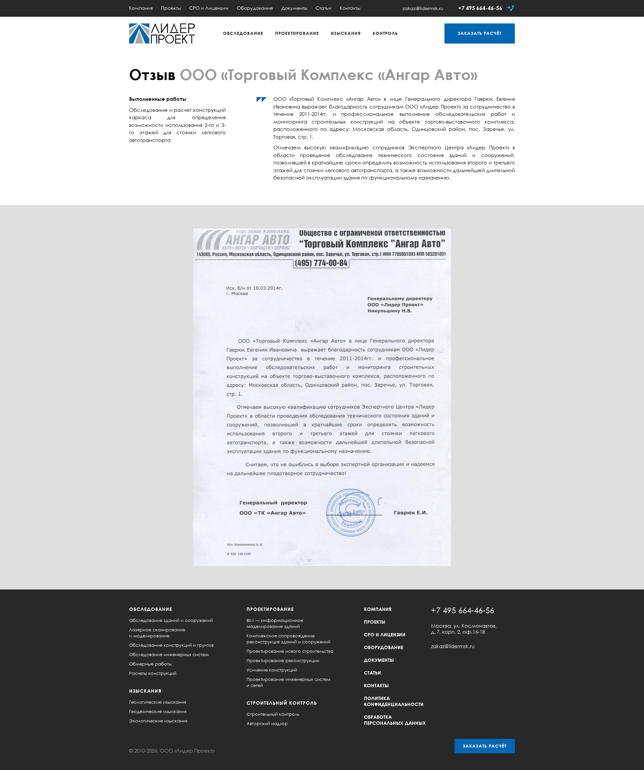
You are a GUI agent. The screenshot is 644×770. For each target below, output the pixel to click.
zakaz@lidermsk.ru (422, 8)
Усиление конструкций (272, 670)
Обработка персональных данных (395, 720)
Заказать (479, 33)
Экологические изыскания (158, 720)
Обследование (243, 33)
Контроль (385, 33)
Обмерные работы (150, 664)
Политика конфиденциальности (394, 701)
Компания (141, 8)
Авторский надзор (267, 723)
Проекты (171, 8)
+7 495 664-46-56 (480, 8)
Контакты (350, 8)
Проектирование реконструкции (283, 660)
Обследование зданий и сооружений (171, 620)
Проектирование (297, 33)
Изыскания (346, 33)
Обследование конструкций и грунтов (171, 645)
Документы (294, 8)
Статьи (323, 8)
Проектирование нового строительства (290, 651)
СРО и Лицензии (208, 8)
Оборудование (255, 8)
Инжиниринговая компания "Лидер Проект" (162, 33)
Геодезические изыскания (157, 711)
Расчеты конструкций (152, 673)
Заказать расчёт (484, 746)
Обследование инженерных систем (169, 654)
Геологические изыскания (157, 702)
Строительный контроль (282, 703)
